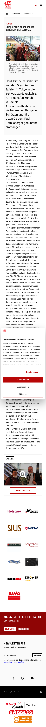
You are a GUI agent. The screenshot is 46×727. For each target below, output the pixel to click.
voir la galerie (23, 490)
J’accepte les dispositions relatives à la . (22, 661)
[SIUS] (14, 528)
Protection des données (24, 692)
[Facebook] (13, 678)
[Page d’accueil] (8, 5)
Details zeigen (32, 372)
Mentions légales (8, 692)
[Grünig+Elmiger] (14, 545)
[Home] (7, 13)
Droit (15, 692)
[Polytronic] (31, 545)
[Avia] (14, 595)
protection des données (14, 662)
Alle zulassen (23, 379)
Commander (9, 629)
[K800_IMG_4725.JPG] (23, 474)
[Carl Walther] (14, 562)
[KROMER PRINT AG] (31, 579)
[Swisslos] (23, 712)
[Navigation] (41, 5)
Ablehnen (23, 394)
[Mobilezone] (14, 579)
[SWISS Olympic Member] (23, 705)
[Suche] (36, 5)
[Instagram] (22, 678)
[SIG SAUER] (31, 511)
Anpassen (21, 387)
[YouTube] (32, 678)
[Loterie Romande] (23, 719)
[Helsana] (14, 511)
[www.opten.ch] (41, 691)
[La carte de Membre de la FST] (31, 562)
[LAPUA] (31, 528)
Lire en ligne (23, 629)
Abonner (37, 655)
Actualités (16, 14)
